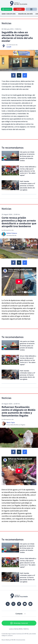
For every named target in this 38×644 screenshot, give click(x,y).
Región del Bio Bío (25, 14)
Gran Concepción (9, 14)
